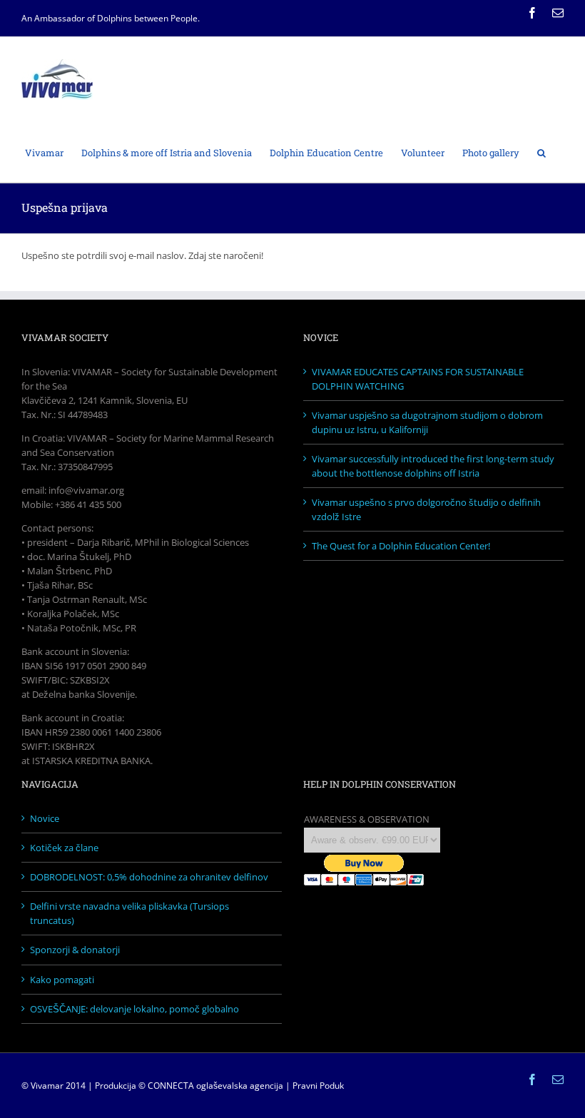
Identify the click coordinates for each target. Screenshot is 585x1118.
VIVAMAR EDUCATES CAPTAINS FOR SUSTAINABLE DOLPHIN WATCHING (418, 378)
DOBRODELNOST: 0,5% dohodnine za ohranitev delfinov (149, 876)
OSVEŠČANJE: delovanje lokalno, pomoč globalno (134, 1008)
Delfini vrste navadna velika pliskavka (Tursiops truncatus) (129, 913)
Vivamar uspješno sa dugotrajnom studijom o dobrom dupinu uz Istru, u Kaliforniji (427, 422)
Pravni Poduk (318, 1085)
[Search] (541, 152)
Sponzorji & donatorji (75, 949)
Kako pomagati (62, 979)
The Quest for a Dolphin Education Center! (401, 545)
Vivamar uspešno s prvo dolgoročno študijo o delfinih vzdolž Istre (426, 509)
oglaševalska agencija (239, 1085)
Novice (44, 818)
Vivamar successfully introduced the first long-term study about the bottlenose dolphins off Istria (433, 465)
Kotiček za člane (64, 847)
